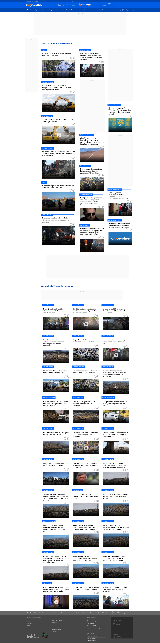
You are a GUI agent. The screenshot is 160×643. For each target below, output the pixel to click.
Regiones (52, 10)
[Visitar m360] (123, 11)
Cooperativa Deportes (57, 626)
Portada (29, 612)
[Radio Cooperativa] (84, 5)
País (31, 10)
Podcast (71, 10)
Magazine (37, 10)
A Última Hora (55, 631)
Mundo (59, 10)
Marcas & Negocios (98, 10)
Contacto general (90, 623)
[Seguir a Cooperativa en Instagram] (37, 1)
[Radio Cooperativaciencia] (71, 5)
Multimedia (79, 10)
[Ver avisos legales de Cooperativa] (120, 11)
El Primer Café (55, 622)
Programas (87, 10)
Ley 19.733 (29, 623)
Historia (28, 625)
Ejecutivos (29, 621)
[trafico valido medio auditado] (45, 638)
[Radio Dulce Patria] (60, 5)
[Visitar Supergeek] (127, 11)
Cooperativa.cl (90, 633)
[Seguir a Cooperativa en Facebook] (33, 1)
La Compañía (30, 620)
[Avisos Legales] (112, 613)
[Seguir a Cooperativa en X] (35, 1)
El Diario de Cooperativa (57, 620)
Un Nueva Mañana (56, 624)
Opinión (65, 10)
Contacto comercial (91, 621)
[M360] (119, 613)
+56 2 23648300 (91, 640)
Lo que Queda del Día (56, 629)
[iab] (32, 640)
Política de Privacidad (91, 625)
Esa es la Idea (55, 627)
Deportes (45, 10)
